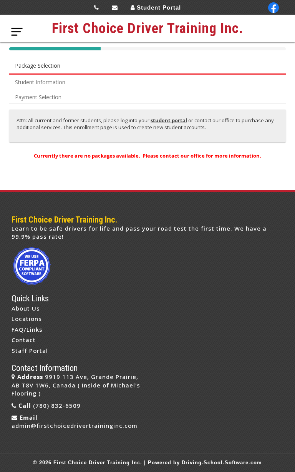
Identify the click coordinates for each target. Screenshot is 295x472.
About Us (26, 308)
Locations (27, 318)
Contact (24, 340)
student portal (169, 120)
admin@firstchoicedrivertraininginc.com (75, 425)
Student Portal (159, 7)
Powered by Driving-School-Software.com (205, 462)
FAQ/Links (27, 329)
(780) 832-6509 (57, 405)
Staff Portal (30, 350)
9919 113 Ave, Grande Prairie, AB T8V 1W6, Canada (75, 381)
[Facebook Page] (273, 7)
